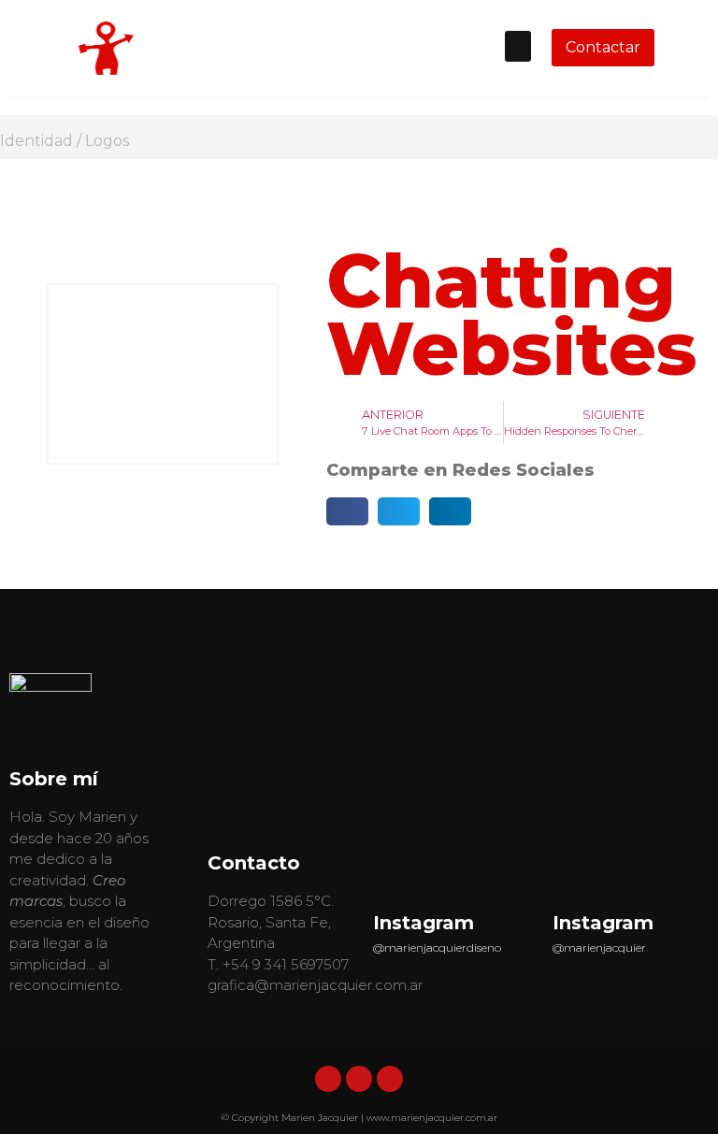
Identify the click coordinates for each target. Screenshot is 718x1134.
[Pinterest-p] (390, 1079)
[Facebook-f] (359, 1079)
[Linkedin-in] (328, 1079)
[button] (518, 46)
